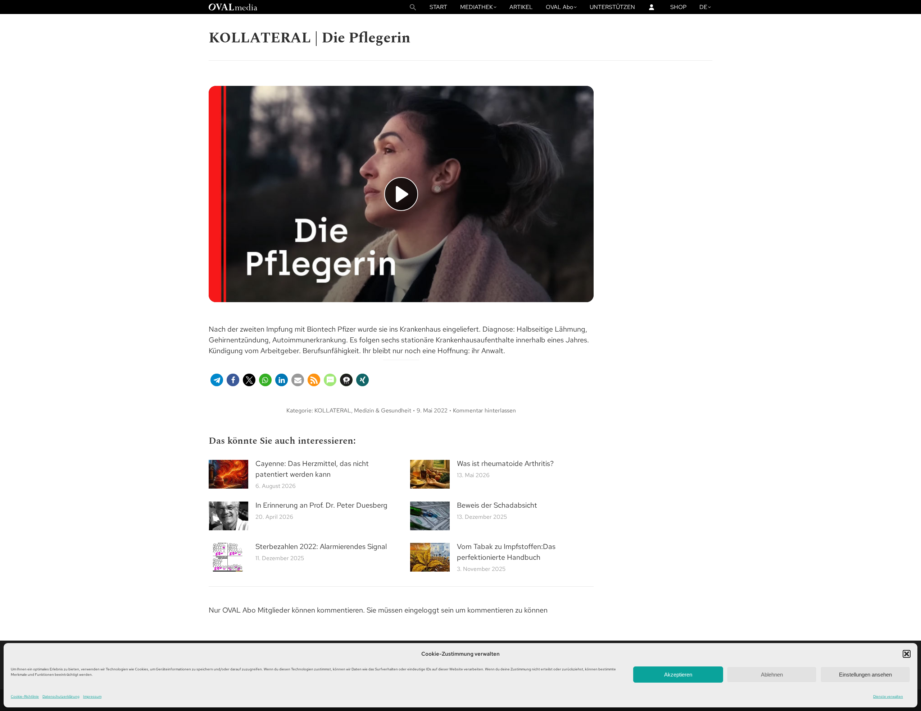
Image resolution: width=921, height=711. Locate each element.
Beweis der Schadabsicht (497, 505)
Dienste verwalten (888, 696)
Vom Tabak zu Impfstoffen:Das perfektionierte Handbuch (506, 552)
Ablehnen (772, 674)
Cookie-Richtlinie (25, 696)
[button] (906, 653)
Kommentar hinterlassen (484, 410)
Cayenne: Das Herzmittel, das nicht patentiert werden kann (312, 469)
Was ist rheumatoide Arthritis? (505, 463)
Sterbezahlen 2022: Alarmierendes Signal (321, 546)
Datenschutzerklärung (61, 696)
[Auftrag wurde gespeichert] (228, 474)
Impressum (92, 696)
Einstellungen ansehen (865, 674)
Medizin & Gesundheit (382, 410)
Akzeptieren (678, 674)
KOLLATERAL (332, 410)
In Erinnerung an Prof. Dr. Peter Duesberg (321, 505)
